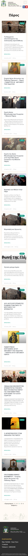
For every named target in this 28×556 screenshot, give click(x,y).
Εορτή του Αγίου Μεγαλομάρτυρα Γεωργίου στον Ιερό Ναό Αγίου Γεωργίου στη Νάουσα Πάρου (13, 157)
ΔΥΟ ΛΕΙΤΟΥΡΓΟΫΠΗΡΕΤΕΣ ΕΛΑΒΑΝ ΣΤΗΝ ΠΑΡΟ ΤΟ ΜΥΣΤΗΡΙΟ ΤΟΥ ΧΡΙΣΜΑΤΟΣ (14, 306)
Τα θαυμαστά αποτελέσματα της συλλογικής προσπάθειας (13, 39)
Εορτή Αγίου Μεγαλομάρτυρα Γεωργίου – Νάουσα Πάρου (13, 114)
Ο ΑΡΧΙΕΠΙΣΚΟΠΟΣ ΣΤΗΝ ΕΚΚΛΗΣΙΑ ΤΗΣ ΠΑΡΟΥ (13, 434)
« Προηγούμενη (8, 503)
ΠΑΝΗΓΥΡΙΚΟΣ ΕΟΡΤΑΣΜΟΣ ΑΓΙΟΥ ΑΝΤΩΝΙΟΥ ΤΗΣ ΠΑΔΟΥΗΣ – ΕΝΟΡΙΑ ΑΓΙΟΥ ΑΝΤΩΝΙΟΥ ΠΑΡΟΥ (14, 350)
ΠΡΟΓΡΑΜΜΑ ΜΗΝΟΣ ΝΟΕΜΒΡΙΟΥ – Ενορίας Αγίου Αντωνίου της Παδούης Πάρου (12, 477)
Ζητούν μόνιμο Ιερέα (11, 267)
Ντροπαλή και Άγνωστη (12, 229)
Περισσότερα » (7, 54)
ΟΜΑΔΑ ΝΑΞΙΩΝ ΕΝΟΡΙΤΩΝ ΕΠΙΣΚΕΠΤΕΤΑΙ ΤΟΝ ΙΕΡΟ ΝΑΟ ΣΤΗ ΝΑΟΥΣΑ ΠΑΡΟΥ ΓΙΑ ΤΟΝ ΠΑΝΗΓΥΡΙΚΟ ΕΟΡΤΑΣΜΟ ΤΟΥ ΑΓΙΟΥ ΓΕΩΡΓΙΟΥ (14, 390)
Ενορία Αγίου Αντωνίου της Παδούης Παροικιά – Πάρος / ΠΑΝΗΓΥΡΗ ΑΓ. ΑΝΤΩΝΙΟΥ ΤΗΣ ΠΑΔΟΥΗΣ (14, 81)
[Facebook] (24, 7)
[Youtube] (26, 7)
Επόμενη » (14, 505)
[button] (25, 2)
